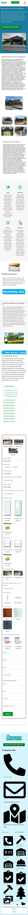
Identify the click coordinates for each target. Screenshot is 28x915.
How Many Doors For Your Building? (12, 477)
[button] (24, 2)
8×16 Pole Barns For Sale (11, 392)
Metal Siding (6, 464)
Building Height (7, 484)
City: (5, 683)
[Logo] (4, 2)
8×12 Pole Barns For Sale (11, 390)
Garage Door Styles (8, 569)
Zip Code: (5, 698)
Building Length (7, 471)
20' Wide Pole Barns (10, 405)
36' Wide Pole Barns (10, 416)
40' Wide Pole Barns (10, 418)
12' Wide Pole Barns (10, 400)
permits (7, 315)
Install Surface (7, 606)
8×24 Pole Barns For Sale (11, 396)
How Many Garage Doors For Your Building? (12, 584)
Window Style (6, 537)
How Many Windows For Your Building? (13, 490)
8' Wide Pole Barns (9, 386)
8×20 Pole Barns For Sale (11, 394)
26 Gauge (7, 467)
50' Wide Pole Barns (10, 421)
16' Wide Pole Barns (10, 402)
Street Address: (7, 674)
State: (4, 691)
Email (5, 667)
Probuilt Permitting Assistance (11, 634)
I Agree (14, 911)
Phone (5, 660)
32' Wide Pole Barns (10, 413)
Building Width (7, 458)
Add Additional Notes (9, 706)
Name (5, 652)
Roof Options (6, 592)
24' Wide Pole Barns (10, 408)
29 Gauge (15, 467)
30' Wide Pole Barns (10, 410)
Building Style (6, 437)
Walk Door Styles (7, 497)
